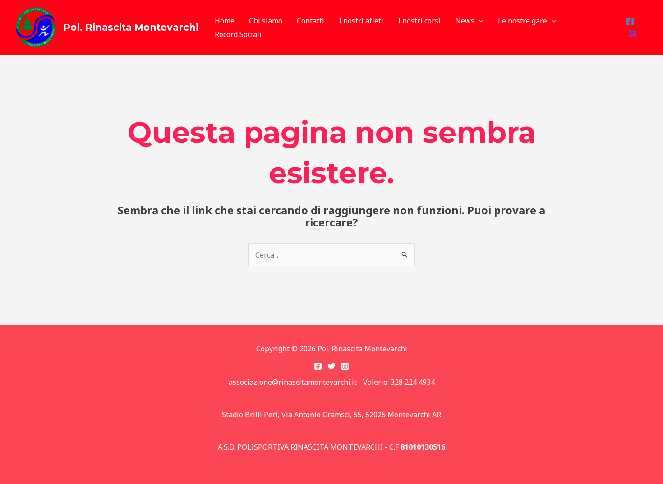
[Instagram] (633, 34)
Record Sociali (238, 34)
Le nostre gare (522, 21)
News (464, 21)
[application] (478, 21)
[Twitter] (331, 366)
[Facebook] (630, 22)
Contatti (310, 21)
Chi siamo (265, 21)
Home (225, 21)
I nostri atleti (361, 21)
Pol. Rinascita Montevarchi (130, 27)
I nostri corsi (419, 21)
